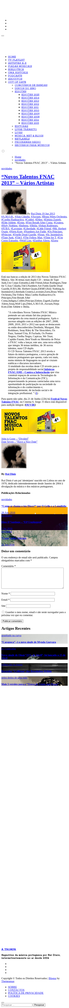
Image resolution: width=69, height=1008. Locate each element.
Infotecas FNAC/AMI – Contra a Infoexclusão (31, 371)
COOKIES (14, 996)
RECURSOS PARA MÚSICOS (32, 145)
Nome (5, 593)
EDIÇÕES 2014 (30, 97)
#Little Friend (44, 228)
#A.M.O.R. (7, 216)
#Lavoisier (16, 228)
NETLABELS (22, 139)
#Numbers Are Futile (35, 231)
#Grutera (58, 222)
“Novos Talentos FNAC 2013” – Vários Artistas (27, 180)
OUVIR (30, 404)
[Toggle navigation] (2, 35)
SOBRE (12, 987)
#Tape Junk (7, 237)
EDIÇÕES (20, 91)
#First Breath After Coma (39, 222)
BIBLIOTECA (16, 69)
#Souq (41, 234)
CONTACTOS (16, 990)
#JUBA (5, 228)
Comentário (8, 566)
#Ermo (20, 222)
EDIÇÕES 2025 (30, 94)
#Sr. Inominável (54, 234)
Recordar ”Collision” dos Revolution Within (26, 671)
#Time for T (50, 237)
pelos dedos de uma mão (14, 677)
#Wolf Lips (25, 240)
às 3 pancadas (8, 648)
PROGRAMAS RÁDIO (28, 142)
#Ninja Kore (15, 231)
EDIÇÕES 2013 (30, 101)
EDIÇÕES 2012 (30, 104)
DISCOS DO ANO (25, 88)
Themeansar (7, 981)
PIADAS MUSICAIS (20, 66)
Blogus (52, 978)
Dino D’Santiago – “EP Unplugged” (21, 522)
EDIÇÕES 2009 (30, 113)
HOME (12, 56)
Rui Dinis (36, 213)
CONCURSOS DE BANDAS (31, 85)
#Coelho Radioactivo (12, 219)
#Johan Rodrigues (48, 225)
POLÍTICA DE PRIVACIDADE (26, 993)
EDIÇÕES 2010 (30, 110)
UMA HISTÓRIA (18, 72)
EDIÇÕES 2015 (30, 123)
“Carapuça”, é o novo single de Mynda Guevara (28, 642)
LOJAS (18, 132)
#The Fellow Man (32, 237)
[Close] (2, 1002)
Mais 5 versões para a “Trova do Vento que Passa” (30, 684)
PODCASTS (15, 75)
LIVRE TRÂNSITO (26, 129)
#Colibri (29, 219)
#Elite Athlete (8, 222)
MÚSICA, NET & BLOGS (29, 135)
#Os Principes (54, 231)
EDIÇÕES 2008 (30, 116)
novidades (6, 168)
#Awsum (36, 216)
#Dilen (38, 219)
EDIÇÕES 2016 (30, 120)
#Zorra (54, 240)
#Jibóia (33, 225)
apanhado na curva (11, 635)
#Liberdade (29, 228)
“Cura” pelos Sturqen (13, 538)
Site (3, 605)
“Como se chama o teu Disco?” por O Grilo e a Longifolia (33, 506)
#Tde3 (18, 237)
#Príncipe (6, 234)
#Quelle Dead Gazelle (24, 234)
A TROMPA (12, 5)
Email (5, 599)
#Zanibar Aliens (41, 240)
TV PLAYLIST (16, 60)
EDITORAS (21, 126)
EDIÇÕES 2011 (30, 107)
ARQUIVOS (15, 78)
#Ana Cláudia (22, 216)
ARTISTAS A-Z (17, 63)
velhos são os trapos (11, 664)
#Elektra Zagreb (52, 219)
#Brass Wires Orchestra (54, 216)
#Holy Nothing (9, 225)
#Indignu (23, 225)
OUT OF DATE (17, 82)
